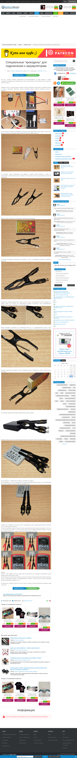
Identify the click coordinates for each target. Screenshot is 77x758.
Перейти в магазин (32, 75)
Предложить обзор (68, 83)
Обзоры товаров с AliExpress (31, 671)
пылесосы (73, 409)
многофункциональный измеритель (67, 414)
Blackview (61, 430)
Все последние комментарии (64, 259)
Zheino (61, 398)
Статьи (13, 13)
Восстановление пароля (68, 740)
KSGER (61, 441)
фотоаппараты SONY (70, 393)
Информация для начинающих (9, 734)
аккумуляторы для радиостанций (68, 436)
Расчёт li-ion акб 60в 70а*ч (61, 322)
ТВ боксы (58, 138)
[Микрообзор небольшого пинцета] (5, 641)
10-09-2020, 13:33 (41, 71)
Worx (57, 393)
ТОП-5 (56, 162)
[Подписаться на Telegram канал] (58, 83)
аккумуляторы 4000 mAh (63, 409)
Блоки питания (59, 133)
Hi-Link (73, 417)
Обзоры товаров (37, 740)
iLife (74, 387)
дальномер (72, 438)
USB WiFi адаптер (67, 387)
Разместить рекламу (71, 127)
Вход (63, 734)
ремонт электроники (70, 401)
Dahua (73, 422)
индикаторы (72, 384)
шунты (64, 403)
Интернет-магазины (25, 1)
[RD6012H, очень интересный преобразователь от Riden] (56, 176)
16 (55, 302)
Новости (8, 13)
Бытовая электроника (24, 737)
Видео (41, 13)
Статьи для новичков (60, 269)
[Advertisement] (38, 30)
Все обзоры (58, 145)
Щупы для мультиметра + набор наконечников (24, 648)
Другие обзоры (55, 16)
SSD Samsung (67, 422)
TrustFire (73, 395)
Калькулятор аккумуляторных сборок (65, 159)
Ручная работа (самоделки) (46, 16)
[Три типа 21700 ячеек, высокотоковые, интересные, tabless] (56, 169)
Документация (48, 13)
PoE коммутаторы (62, 390)
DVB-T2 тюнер (72, 390)
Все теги (64, 444)
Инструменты (21, 640)
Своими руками (59, 143)
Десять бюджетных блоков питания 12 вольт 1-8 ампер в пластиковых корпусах (67, 195)
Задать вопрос (58, 154)
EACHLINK (73, 433)
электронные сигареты (65, 428)
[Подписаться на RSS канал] (54, 83)
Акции (55, 13)
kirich (28, 71)
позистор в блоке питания (61, 294)
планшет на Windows (70, 430)
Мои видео (4, 743)
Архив (63, 360)
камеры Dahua (72, 411)
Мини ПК (58, 140)
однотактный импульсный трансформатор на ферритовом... (62, 292)
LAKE (56, 401)
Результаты (71, 285)
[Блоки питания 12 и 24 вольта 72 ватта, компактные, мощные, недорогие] (56, 191)
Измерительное (19, 71)
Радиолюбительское (18, 660)
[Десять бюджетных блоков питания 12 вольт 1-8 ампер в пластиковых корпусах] (56, 197)
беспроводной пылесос (70, 425)
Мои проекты (59, 271)
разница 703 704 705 (60, 324)
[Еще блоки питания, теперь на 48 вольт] (56, 182)
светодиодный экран (70, 406)
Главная (8, 1)
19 (55, 314)
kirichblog (73, 73)
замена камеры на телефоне (62, 395)
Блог (3, 13)
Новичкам (19, 13)
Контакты (72, 13)
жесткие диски (72, 403)
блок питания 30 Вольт (70, 441)
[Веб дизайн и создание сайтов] (2, 1)
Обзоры (37, 13)
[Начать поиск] (74, 61)
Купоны (61, 13)
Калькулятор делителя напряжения (63, 156)
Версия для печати (28, 600)
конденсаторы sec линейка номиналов (64, 320)
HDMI (62, 393)
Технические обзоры (22, 16)
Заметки (25, 13)
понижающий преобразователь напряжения (65, 420)
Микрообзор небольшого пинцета (20, 638)
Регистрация (65, 737)
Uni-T (74, 428)
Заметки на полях (6, 737)
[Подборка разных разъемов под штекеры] (5, 661)
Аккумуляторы (21, 671)
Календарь (57, 360)
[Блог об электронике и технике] (10, 7)
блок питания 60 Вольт (70, 398)
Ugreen (62, 401)
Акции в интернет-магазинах (62, 273)
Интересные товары (38, 743)
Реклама (66, 13)
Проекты (31, 13)
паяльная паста (66, 417)
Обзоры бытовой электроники (33, 16)
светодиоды (59, 438)
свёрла (66, 438)
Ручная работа (22, 740)
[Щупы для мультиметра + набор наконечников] (5, 651)
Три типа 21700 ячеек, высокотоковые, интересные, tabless (67, 166)
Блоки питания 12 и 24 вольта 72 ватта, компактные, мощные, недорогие (68, 187)
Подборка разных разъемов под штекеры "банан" (25, 658)
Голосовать (58, 285)
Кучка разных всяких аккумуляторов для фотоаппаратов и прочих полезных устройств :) (28, 668)
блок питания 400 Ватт (62, 384)
